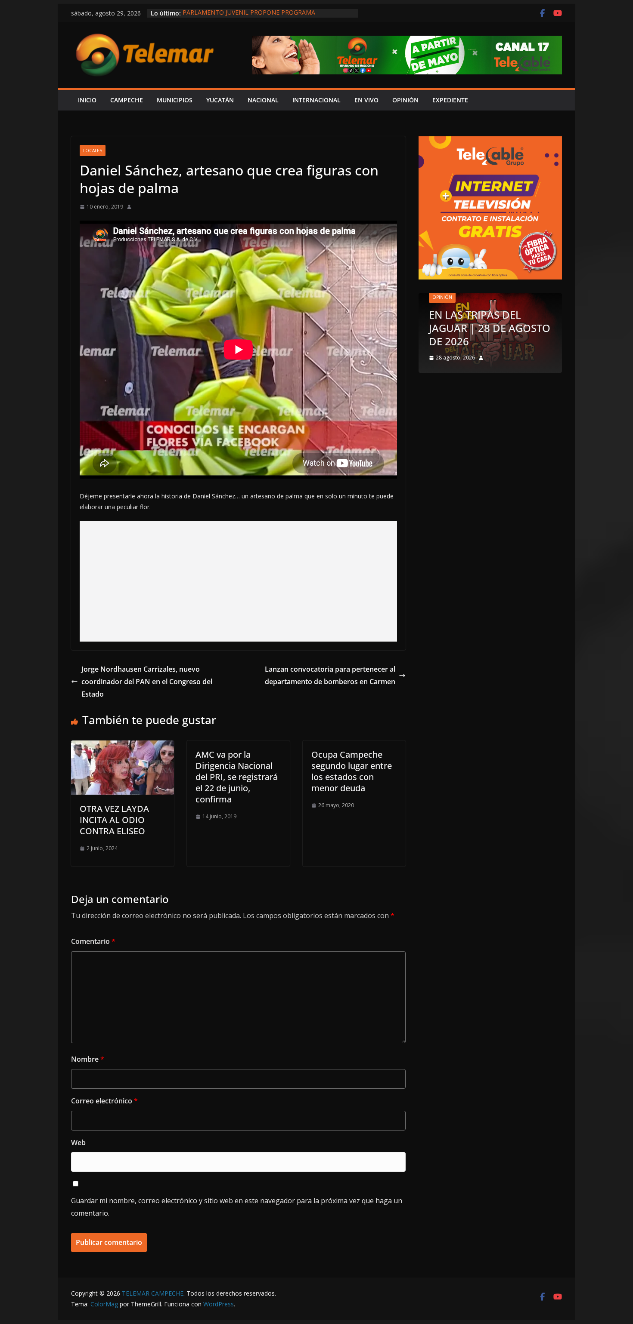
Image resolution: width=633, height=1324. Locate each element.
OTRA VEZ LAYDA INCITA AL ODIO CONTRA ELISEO (114, 820)
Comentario (93, 941)
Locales (92, 150)
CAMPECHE (126, 100)
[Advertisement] (238, 581)
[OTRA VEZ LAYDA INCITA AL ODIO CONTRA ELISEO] (122, 746)
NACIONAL (263, 100)
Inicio (87, 100)
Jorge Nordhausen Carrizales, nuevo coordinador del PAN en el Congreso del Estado (146, 681)
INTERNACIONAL (316, 100)
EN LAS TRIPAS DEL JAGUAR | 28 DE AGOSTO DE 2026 (489, 327)
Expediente (450, 100)
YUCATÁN (220, 100)
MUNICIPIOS (174, 100)
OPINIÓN (405, 100)
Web (78, 1142)
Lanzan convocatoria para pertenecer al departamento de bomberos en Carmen (330, 675)
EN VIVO (366, 100)
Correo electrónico (104, 1101)
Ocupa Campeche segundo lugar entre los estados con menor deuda (351, 771)
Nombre (87, 1059)
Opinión (442, 297)
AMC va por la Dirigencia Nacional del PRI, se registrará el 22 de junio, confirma (236, 777)
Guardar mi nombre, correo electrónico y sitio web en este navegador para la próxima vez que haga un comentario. (236, 1207)
